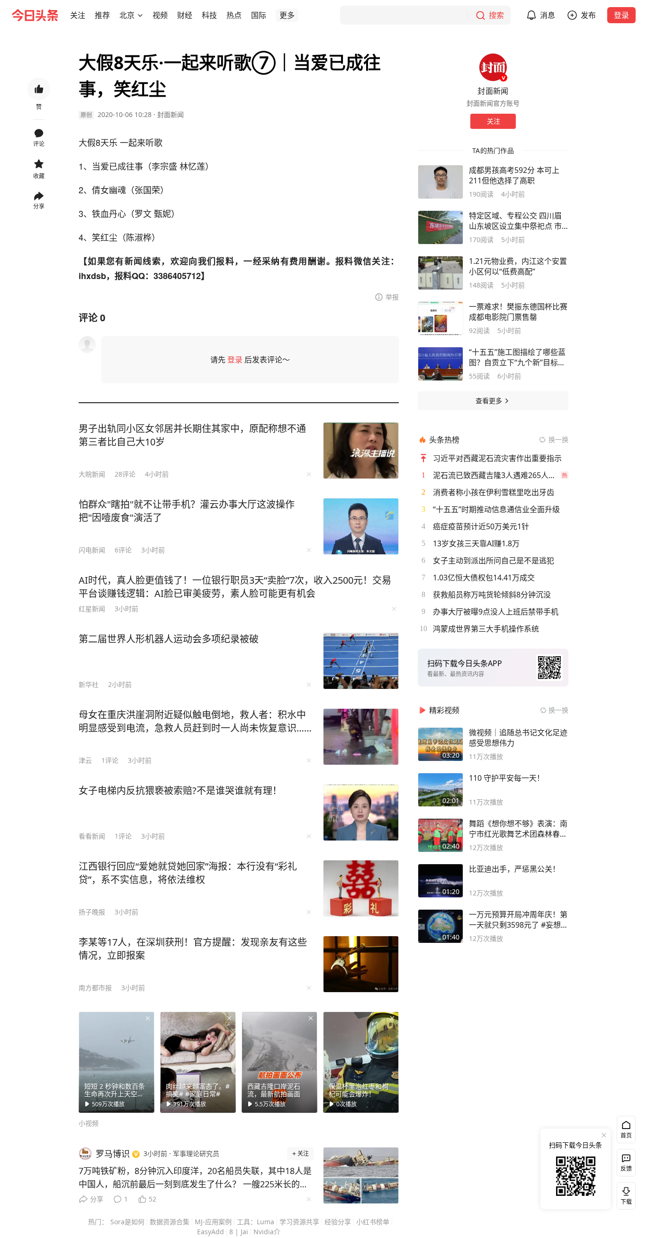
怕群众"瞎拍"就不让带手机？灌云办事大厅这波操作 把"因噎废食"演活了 (187, 511)
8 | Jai (238, 1231)
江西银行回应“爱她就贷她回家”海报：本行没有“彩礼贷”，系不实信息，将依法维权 (188, 873)
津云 (85, 760)
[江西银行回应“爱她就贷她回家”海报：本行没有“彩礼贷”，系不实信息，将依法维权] (361, 888)
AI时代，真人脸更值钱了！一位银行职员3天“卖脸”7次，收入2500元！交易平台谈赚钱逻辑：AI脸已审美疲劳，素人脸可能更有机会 (235, 587)
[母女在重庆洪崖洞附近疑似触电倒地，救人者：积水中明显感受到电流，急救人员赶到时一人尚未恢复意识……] (361, 737)
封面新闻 (170, 114)
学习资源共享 (299, 1221)
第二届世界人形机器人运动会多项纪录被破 (169, 639)
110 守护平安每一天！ (506, 778)
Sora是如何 (127, 1221)
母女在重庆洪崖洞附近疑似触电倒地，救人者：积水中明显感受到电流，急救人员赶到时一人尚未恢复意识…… (195, 721)
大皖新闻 (92, 474)
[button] (77, 15)
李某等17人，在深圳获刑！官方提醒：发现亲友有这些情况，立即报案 (193, 949)
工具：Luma (255, 1221)
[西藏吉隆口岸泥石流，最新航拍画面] (279, 1062)
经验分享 (337, 1221)
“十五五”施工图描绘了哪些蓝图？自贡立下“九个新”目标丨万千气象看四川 (517, 357)
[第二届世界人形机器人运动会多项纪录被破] (361, 661)
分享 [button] (39, 206)
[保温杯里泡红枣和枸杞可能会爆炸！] (361, 1062)
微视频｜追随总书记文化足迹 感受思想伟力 (518, 737)
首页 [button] (626, 1135)
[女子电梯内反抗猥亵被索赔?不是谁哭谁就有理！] (361, 812)
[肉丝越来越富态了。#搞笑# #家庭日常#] (198, 1062)
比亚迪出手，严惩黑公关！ (514, 869)
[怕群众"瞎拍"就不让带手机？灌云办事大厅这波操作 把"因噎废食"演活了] (361, 526)
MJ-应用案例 (213, 1221)
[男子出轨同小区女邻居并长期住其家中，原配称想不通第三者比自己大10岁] (361, 451)
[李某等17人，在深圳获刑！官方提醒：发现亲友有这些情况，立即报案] (361, 964)
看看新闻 (92, 835)
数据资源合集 (169, 1221)
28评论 (125, 474)
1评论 (109, 760)
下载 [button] (624, 1194)
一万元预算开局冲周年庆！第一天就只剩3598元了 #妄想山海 (518, 919)
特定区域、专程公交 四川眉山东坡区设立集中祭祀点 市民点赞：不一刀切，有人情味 (518, 220)
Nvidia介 (266, 1231)
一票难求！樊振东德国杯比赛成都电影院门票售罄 (518, 311)
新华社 (89, 684)
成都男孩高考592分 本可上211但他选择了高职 (514, 175)
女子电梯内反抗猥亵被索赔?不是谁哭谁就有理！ (180, 790)
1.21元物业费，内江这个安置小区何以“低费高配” (518, 266)
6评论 (123, 549)
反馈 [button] (626, 1169)
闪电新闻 (92, 549)
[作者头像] (493, 67)
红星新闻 (92, 608)
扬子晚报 (92, 911)
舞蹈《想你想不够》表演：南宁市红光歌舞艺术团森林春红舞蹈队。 (518, 828)
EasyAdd (210, 1231)
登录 (621, 15)
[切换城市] (140, 15)
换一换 (558, 439)
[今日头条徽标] (35, 15)
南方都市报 (95, 987)
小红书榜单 (372, 1221)
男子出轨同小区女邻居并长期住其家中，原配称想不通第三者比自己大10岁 (192, 435)
